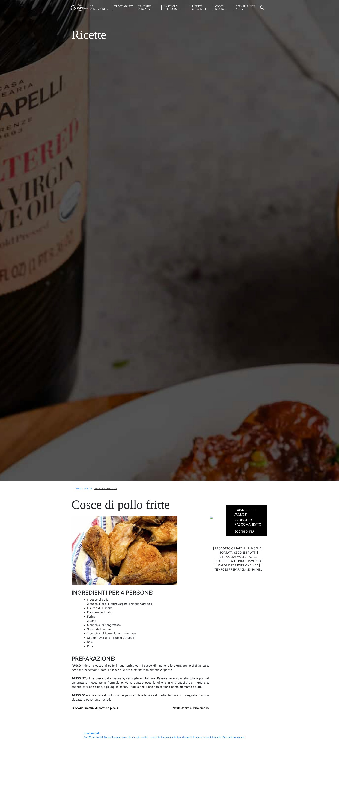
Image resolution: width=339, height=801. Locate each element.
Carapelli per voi (245, 7)
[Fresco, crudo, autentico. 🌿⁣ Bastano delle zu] (194, 785)
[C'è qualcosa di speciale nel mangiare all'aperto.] (145, 785)
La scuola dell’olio (170, 7)
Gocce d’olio (219, 7)
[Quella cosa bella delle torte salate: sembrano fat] (194, 757)
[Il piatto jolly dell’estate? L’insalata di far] (95, 785)
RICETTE (88, 489)
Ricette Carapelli (199, 7)
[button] (262, 7)
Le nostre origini (144, 7)
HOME (79, 489)
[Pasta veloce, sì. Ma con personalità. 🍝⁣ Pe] (145, 757)
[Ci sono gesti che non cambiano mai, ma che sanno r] (243, 785)
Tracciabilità (123, 6)
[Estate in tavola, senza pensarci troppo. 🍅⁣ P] (95, 757)
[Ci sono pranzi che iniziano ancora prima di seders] (243, 757)
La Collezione (98, 7)
